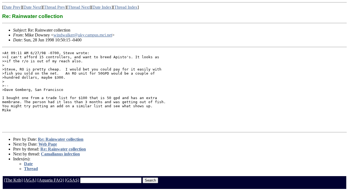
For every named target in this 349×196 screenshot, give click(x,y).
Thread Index (125, 7)
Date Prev (12, 7)
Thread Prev (54, 7)
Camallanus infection (60, 154)
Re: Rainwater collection (60, 139)
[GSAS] (72, 180)
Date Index (102, 7)
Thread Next (79, 7)
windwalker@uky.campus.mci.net (82, 35)
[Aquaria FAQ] (50, 180)
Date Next (32, 7)
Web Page (47, 144)
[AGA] (30, 180)
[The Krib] (13, 180)
